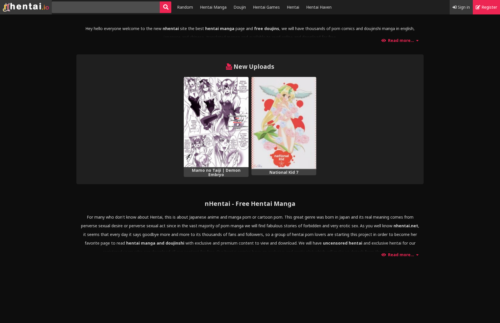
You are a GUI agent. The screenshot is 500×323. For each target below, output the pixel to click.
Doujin (240, 7)
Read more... (401, 40)
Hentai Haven (319, 7)
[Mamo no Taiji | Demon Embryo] (216, 122)
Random (185, 7)
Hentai (293, 7)
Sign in (463, 7)
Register (488, 7)
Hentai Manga (213, 7)
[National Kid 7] (283, 123)
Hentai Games (266, 7)
